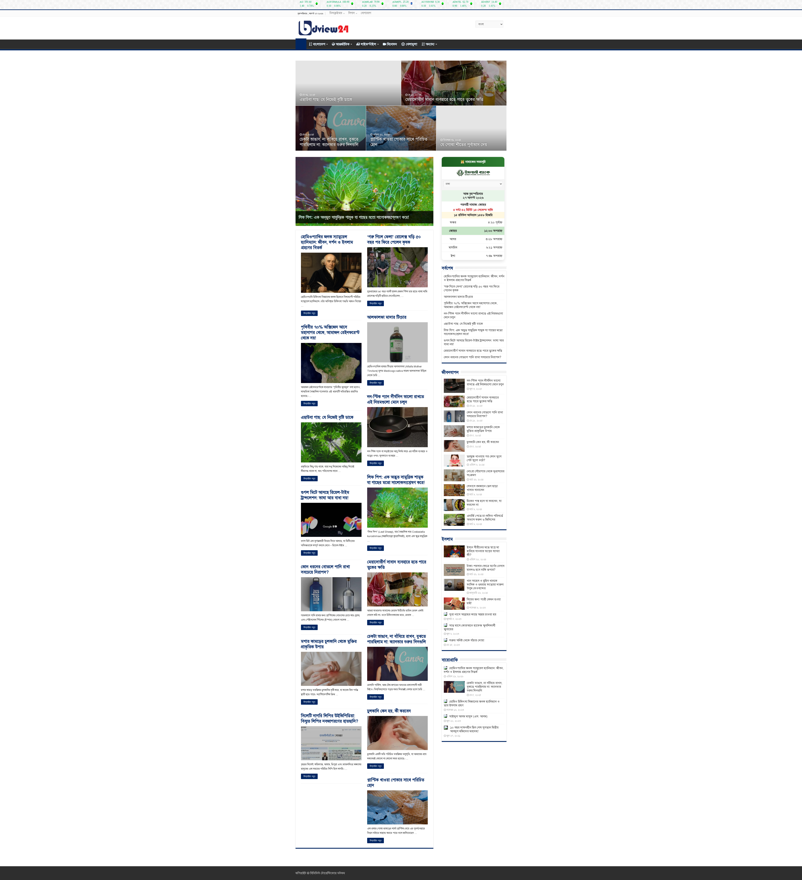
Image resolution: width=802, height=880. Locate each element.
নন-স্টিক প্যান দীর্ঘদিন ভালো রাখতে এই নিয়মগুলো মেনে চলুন (395, 399)
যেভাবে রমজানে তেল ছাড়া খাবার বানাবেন (482, 488)
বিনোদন (392, 44)
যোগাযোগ (366, 13)
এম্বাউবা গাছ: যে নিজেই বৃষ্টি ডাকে (326, 99)
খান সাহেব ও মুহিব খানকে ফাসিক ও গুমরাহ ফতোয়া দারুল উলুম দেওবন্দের (485, 584)
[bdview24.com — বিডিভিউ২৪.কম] (324, 27)
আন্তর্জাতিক (342, 44)
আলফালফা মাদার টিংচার (386, 317)
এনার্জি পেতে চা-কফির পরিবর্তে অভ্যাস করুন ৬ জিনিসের (485, 517)
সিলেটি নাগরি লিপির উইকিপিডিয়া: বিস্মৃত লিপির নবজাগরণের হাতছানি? (329, 718)
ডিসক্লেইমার (336, 13)
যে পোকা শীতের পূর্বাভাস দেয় (463, 144)
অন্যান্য (430, 44)
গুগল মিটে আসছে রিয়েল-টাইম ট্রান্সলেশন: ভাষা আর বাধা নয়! (325, 495)
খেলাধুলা (411, 44)
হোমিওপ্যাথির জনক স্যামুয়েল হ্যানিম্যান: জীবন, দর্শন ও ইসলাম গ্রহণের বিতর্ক (327, 242)
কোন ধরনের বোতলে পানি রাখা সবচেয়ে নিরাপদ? (325, 569)
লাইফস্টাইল (368, 44)
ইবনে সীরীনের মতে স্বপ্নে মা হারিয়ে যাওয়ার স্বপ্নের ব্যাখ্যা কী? (483, 551)
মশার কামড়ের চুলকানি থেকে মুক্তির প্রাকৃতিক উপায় (483, 429)
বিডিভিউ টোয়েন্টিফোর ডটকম (327, 873)
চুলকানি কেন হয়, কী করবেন (389, 711)
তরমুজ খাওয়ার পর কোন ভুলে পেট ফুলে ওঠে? (484, 458)
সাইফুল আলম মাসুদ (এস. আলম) (468, 716)
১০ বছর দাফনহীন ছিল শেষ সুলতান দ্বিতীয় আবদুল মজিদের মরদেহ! (474, 729)
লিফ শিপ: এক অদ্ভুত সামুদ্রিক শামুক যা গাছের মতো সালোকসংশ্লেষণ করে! (354, 217)
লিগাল (351, 13)
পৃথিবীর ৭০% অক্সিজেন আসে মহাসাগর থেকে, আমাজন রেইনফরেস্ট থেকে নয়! (330, 333)
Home (301, 43)
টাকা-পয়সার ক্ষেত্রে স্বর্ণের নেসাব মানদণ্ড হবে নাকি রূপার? (485, 568)
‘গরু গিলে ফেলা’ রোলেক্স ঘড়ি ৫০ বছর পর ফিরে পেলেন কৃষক (394, 239)
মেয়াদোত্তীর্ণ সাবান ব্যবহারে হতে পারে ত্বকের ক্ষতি (444, 99)
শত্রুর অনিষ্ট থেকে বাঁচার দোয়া (466, 640)
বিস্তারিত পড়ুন (309, 313)
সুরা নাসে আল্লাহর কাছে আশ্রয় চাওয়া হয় (472, 614)
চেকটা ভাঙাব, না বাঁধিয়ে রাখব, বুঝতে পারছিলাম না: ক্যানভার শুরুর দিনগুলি (329, 142)
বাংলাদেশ (319, 44)
